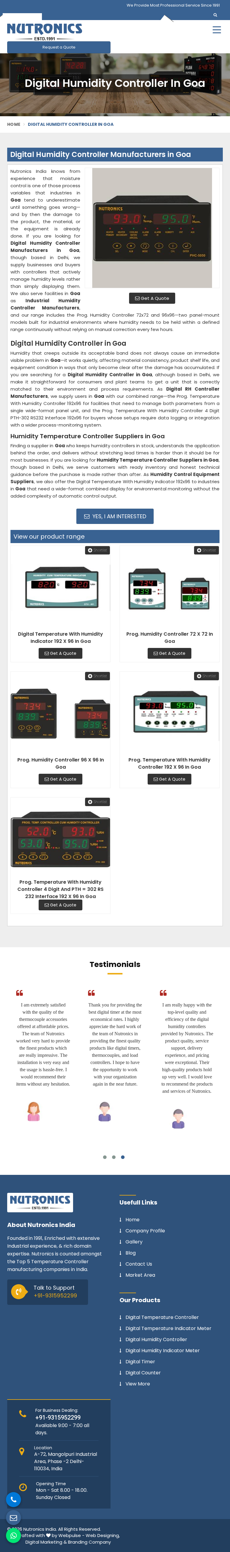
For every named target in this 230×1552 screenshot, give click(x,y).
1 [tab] (105, 1157)
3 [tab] (123, 1157)
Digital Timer (140, 1361)
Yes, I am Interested (118, 516)
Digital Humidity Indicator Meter (162, 1350)
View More (137, 1384)
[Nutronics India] (82, 32)
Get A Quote (154, 298)
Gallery (134, 1242)
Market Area (140, 1275)
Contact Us (138, 1264)
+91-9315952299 (55, 1295)
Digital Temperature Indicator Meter (168, 1328)
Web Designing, (103, 1535)
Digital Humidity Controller (156, 1339)
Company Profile (145, 1231)
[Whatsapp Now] (13, 1535)
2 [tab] (114, 1157)
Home (13, 124)
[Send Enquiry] (13, 1517)
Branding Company (89, 1542)
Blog (130, 1253)
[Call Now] (13, 1499)
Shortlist (100, 550)
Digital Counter (143, 1373)
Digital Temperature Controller (162, 1317)
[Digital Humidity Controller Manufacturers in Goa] (152, 228)
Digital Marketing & (46, 1542)
